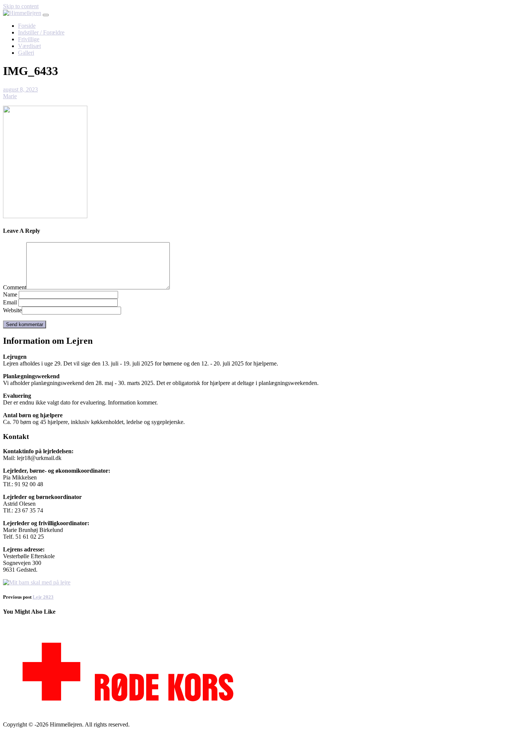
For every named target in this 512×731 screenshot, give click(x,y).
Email (10, 302)
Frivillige (28, 39)
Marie (10, 96)
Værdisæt (29, 46)
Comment (14, 287)
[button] (46, 15)
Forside (27, 25)
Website (12, 310)
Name (10, 294)
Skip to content (21, 6)
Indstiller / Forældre (41, 32)
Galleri (26, 52)
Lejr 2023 (43, 597)
